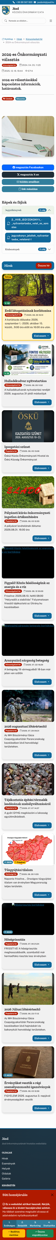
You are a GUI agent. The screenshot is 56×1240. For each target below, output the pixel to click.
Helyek (6, 1168)
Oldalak (6, 1173)
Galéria (6, 1178)
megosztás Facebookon (29, 167)
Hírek (19, 39)
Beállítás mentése (14, 1233)
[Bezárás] (52, 1194)
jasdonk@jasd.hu (45, 2)
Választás (20, 99)
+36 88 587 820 (24, 2)
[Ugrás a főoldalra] (6, 10)
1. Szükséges (9, 1224)
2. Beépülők (22, 1224)
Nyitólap (8, 39)
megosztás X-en (29, 174)
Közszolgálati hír (34, 39)
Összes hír (44, 265)
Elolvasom (40, 335)
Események (8, 1163)
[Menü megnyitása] (50, 20)
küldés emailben (29, 181)
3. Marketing (35, 1224)
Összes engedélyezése (40, 1233)
